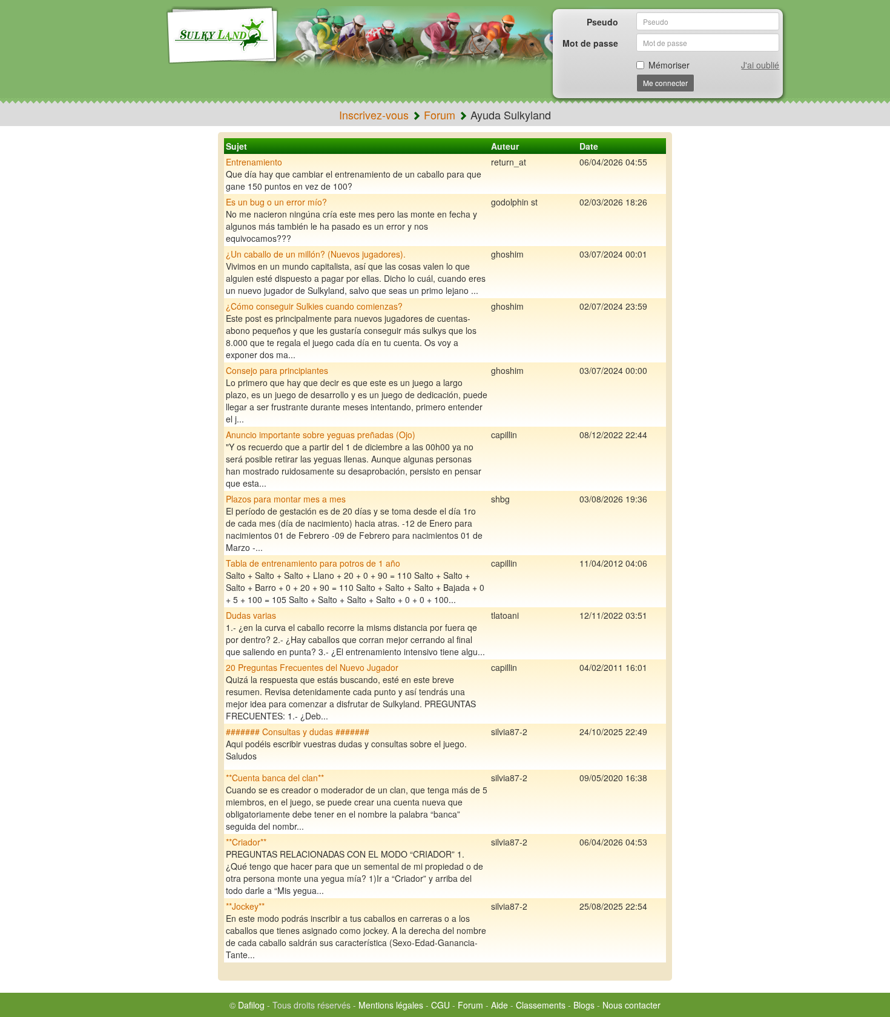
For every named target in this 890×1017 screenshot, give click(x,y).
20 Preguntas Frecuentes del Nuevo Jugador (312, 667)
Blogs (584, 1005)
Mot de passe (590, 43)
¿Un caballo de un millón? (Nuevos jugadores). (316, 254)
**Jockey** (245, 906)
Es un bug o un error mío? (276, 202)
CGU (440, 1005)
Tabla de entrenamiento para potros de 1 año (313, 563)
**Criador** (246, 842)
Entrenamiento (254, 162)
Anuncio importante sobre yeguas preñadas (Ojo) (320, 434)
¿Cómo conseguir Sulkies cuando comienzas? (314, 306)
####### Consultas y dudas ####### (297, 731)
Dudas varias (251, 615)
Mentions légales (390, 1005)
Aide (499, 1005)
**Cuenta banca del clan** (275, 778)
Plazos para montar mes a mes (286, 499)
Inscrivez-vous (374, 114)
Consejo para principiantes (277, 370)
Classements (540, 1005)
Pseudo (602, 22)
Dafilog (251, 1005)
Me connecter (665, 83)
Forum (439, 114)
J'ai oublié (760, 65)
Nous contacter (631, 1005)
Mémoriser (669, 65)
